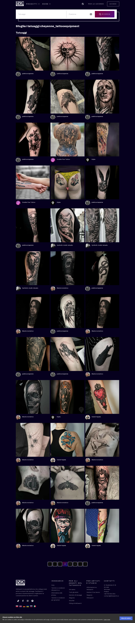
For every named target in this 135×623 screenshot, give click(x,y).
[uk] (27, 606)
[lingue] (82, 4)
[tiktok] (18, 600)
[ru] (31, 606)
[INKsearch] (20, 4)
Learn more (107, 619)
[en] (20, 606)
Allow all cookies (126, 618)
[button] (82, 4)
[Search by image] (91, 14)
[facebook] (23, 600)
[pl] (17, 606)
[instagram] (27, 600)
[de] (24, 606)
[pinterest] (32, 600)
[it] (35, 606)
